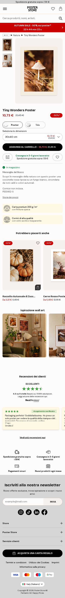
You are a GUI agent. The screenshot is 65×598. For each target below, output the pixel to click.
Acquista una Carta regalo (35, 553)
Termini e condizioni (16, 562)
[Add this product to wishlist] (57, 157)
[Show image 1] (7, 45)
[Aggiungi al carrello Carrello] (38, 287)
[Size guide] (7, 157)
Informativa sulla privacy (32, 566)
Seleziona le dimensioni (15, 131)
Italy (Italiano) (33, 584)
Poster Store (39, 590)
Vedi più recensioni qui (32, 437)
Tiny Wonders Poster (34, 35)
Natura (16, 35)
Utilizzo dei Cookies (39, 562)
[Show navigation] (5, 8)
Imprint (55, 562)
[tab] (53, 9)
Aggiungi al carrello (32, 147)
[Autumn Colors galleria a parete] (24, 335)
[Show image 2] (7, 60)
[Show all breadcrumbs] (6, 35)
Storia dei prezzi (10, 197)
